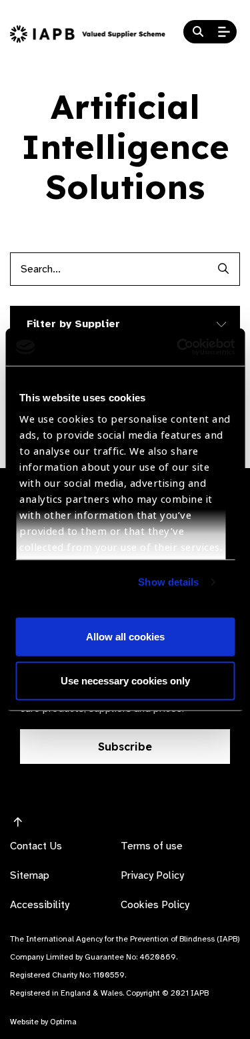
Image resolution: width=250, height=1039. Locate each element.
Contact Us (36, 846)
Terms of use (152, 846)
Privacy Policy (152, 875)
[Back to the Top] (18, 822)
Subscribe (125, 746)
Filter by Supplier (73, 324)
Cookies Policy (155, 904)
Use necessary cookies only (125, 680)
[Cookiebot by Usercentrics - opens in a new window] (178, 347)
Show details (168, 582)
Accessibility (39, 904)
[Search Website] (198, 32)
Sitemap (29, 875)
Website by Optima (43, 1021)
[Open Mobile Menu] (224, 32)
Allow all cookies (125, 636)
